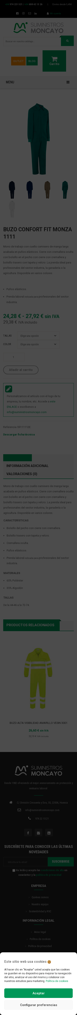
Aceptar (39, 993)
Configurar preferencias (38, 1005)
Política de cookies (57, 981)
